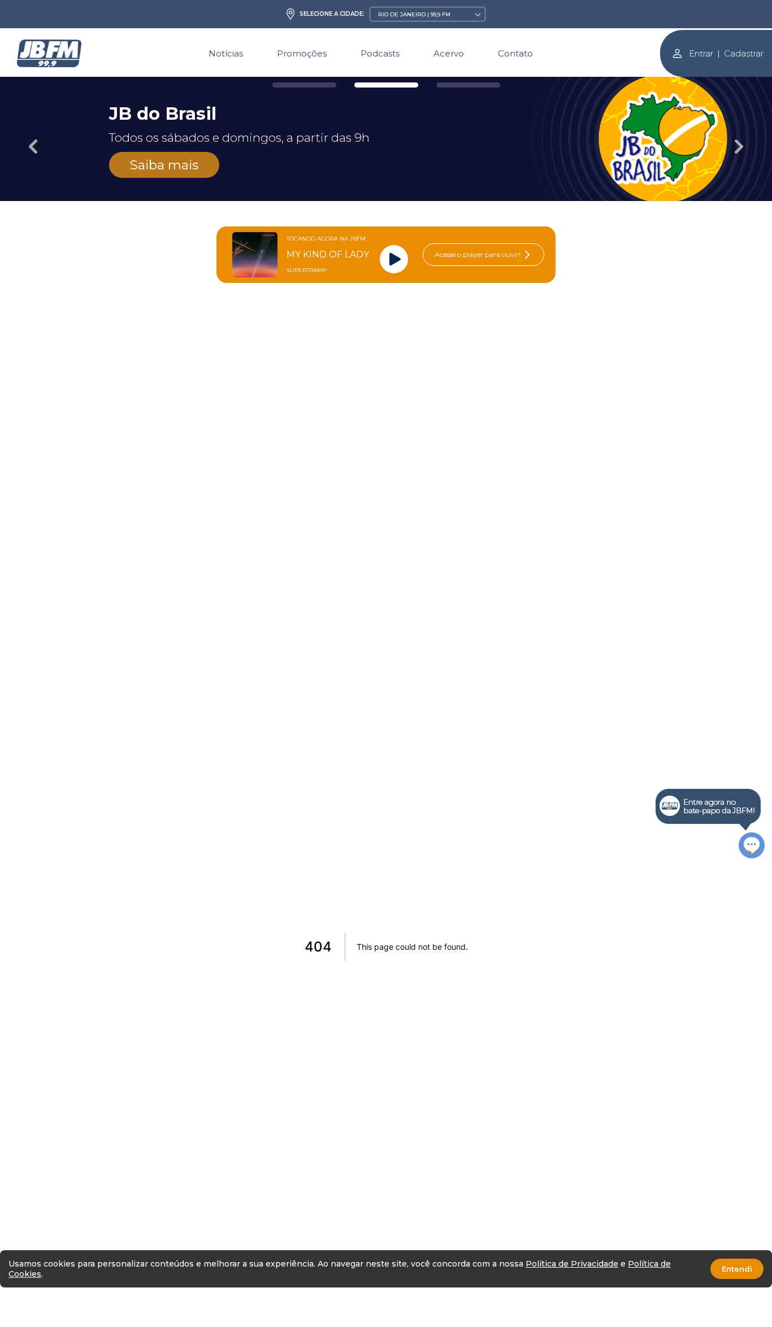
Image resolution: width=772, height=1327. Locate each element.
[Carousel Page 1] (304, 85)
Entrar (701, 53)
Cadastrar (744, 53)
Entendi (737, 1268)
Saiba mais (164, 165)
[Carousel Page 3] (468, 85)
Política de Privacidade (572, 1264)
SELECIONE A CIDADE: (332, 14)
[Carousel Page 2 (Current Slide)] (386, 85)
